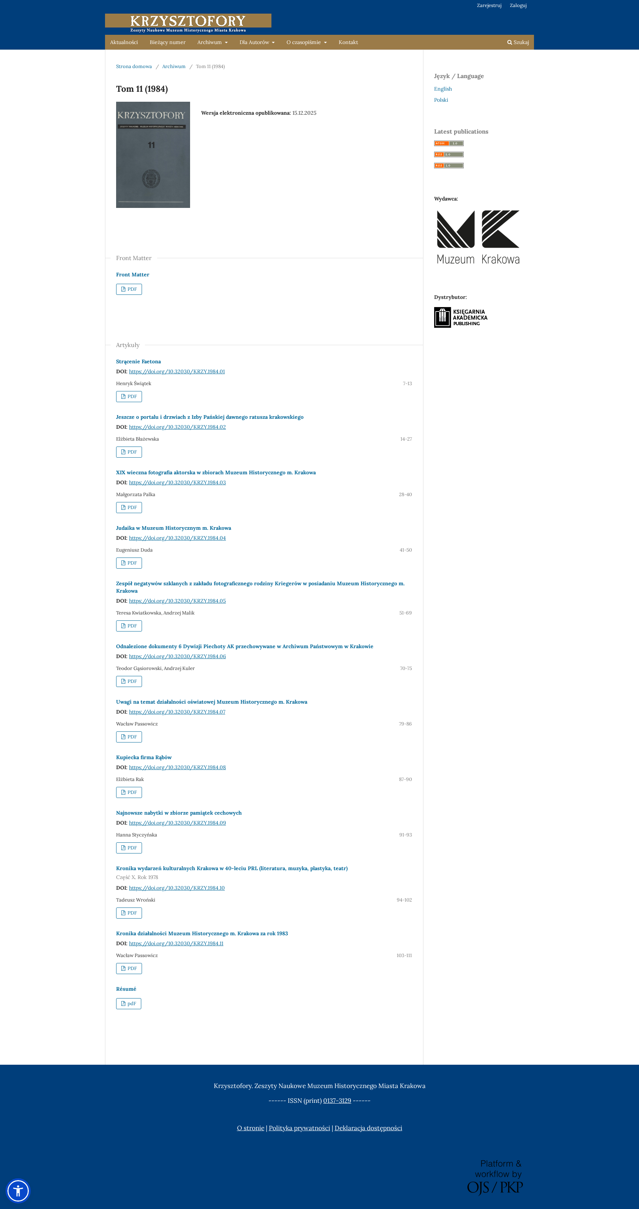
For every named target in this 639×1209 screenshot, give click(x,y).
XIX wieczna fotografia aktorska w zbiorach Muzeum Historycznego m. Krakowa (216, 472)
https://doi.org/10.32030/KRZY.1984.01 (177, 371)
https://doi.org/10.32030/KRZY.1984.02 (177, 427)
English (443, 88)
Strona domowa (134, 66)
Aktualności (124, 42)
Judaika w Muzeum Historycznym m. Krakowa (173, 528)
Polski (441, 100)
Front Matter (132, 274)
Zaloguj (518, 5)
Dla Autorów (255, 42)
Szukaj (520, 42)
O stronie (250, 1128)
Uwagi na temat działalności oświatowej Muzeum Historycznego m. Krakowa (211, 701)
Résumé (126, 989)
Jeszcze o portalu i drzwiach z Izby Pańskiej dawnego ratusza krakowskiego (210, 417)
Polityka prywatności (299, 1128)
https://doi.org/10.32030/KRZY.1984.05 (177, 600)
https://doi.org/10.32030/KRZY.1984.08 (177, 767)
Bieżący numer (168, 42)
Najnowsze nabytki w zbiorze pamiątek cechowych (179, 812)
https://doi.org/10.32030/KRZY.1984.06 (177, 656)
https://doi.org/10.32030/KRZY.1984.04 (177, 538)
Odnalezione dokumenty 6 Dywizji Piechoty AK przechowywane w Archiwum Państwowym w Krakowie (244, 646)
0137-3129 (337, 1101)
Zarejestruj (489, 5)
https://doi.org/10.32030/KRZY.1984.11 (176, 943)
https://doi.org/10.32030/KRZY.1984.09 (177, 822)
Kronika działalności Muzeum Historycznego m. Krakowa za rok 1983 (202, 933)
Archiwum (210, 42)
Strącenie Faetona (138, 361)
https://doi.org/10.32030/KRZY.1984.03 (177, 482)
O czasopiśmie (304, 42)
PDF (131, 289)
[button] (18, 1191)
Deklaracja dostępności (368, 1128)
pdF (131, 1003)
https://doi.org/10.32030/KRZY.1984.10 (177, 888)
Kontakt (348, 42)
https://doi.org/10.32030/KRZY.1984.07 (177, 711)
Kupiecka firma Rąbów (144, 757)
